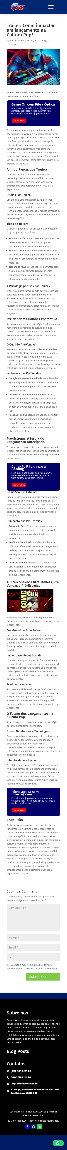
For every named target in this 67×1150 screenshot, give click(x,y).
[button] (58, 1143)
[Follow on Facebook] (27, 1126)
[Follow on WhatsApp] (39, 1126)
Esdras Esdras (17, 40)
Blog (44, 40)
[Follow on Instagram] (33, 1126)
